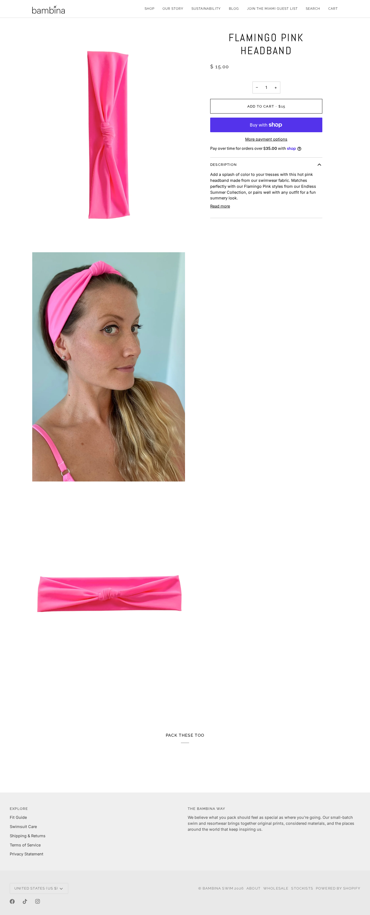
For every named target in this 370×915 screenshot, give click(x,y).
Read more (220, 206)
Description (223, 165)
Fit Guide (18, 817)
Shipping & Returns (28, 835)
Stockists (302, 888)
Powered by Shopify (338, 888)
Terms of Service (25, 845)
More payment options (266, 139)
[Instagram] (37, 901)
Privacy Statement (26, 854)
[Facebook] (12, 901)
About (253, 888)
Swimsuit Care (23, 826)
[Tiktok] (25, 901)
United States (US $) (36, 888)
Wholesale (276, 888)
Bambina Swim (218, 888)
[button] (149, 9)
